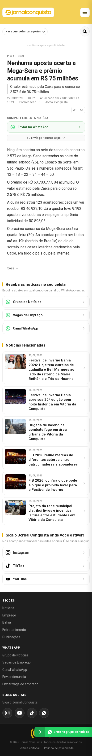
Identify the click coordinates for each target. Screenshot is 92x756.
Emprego (9, 615)
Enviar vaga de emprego (20, 684)
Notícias (8, 608)
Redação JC (32, 102)
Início (10, 55)
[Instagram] (7, 713)
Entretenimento (14, 630)
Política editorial (29, 748)
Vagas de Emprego (16, 662)
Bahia (6, 622)
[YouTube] (20, 713)
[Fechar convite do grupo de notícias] (39, 732)
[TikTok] (32, 713)
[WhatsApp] (44, 713)
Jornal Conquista (56, 102)
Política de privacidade (59, 748)
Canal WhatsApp (14, 670)
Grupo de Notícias (15, 655)
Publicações (11, 637)
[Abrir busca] (84, 31)
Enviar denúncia (14, 677)
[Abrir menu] (85, 12)
